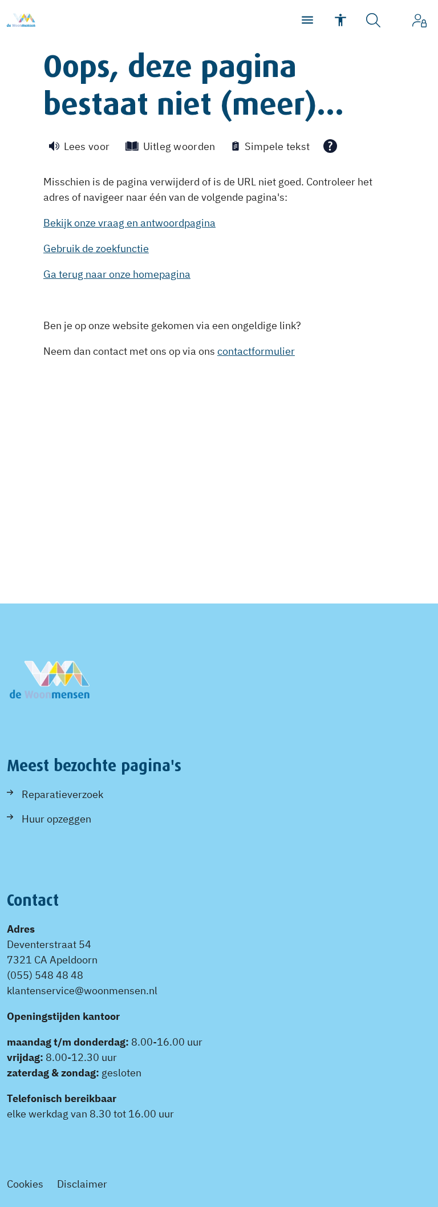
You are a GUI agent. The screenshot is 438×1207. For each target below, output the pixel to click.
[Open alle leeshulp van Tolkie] (330, 146)
